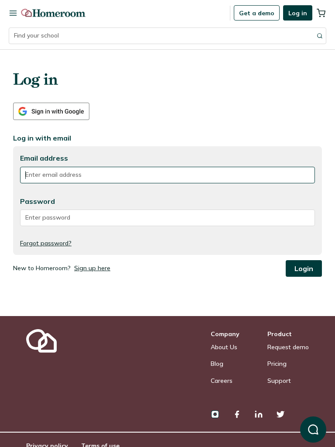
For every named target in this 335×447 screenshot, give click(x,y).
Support (279, 381)
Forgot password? (46, 243)
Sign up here (92, 268)
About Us (224, 347)
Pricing (277, 364)
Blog (217, 364)
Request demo (288, 347)
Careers (221, 381)
